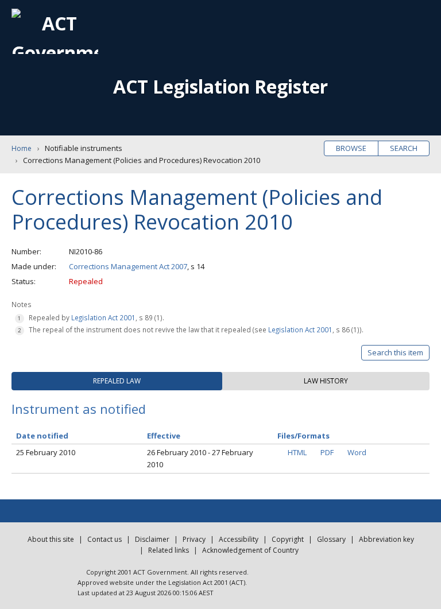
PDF (327, 452)
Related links (168, 550)
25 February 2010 (45, 452)
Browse (351, 148)
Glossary (331, 539)
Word (356, 452)
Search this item (395, 352)
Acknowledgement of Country (250, 550)
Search (403, 148)
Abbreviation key (386, 539)
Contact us (104, 539)
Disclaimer (152, 539)
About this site (51, 539)
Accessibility (238, 539)
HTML (297, 452)
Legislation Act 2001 (103, 317)
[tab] (116, 381)
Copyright (288, 539)
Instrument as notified (78, 408)
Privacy (194, 539)
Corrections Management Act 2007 (128, 266)
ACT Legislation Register (220, 86)
